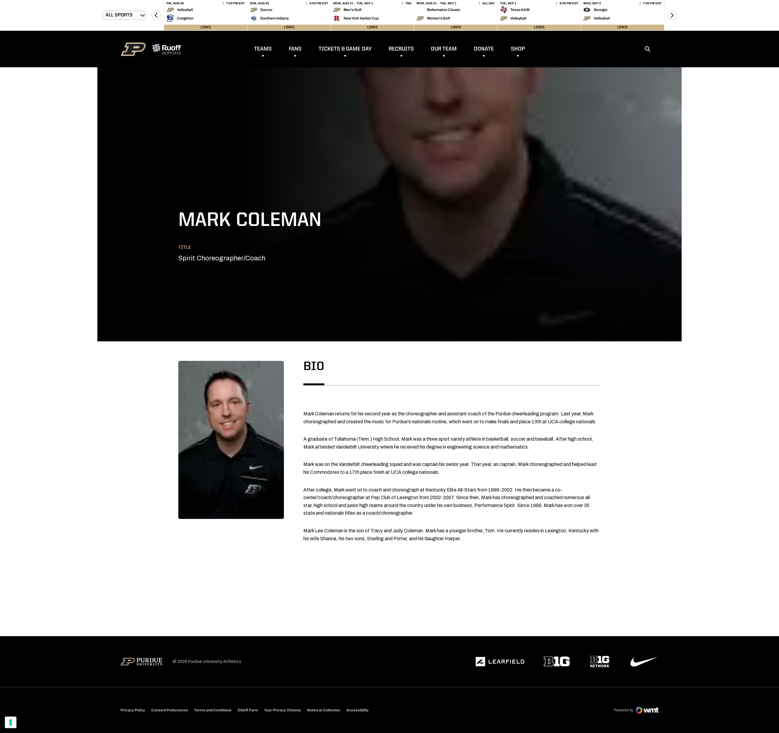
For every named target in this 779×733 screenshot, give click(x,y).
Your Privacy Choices (282, 710)
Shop (518, 49)
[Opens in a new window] (500, 662)
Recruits (401, 49)
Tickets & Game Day (345, 49)
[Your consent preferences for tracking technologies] (10, 722)
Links (206, 27)
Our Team (444, 49)
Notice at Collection (323, 710)
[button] (156, 15)
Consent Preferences (169, 710)
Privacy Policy (133, 710)
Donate (484, 49)
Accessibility (357, 710)
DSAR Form (248, 710)
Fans (295, 49)
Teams (263, 49)
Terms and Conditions (213, 710)
